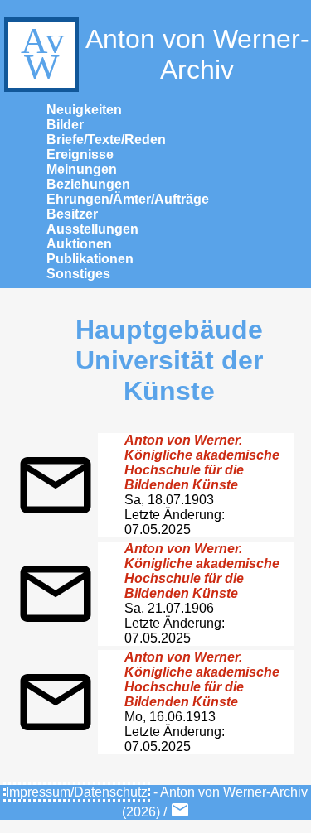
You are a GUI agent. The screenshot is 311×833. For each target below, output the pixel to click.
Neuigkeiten (84, 110)
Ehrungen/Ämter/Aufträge (127, 199)
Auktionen (79, 244)
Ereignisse (80, 154)
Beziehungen (88, 184)
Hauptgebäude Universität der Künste (169, 360)
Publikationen (90, 259)
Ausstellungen (92, 229)
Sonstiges (78, 274)
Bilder (65, 125)
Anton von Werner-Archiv (197, 54)
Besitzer (72, 214)
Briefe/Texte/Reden (106, 139)
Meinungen (81, 169)
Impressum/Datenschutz (77, 792)
